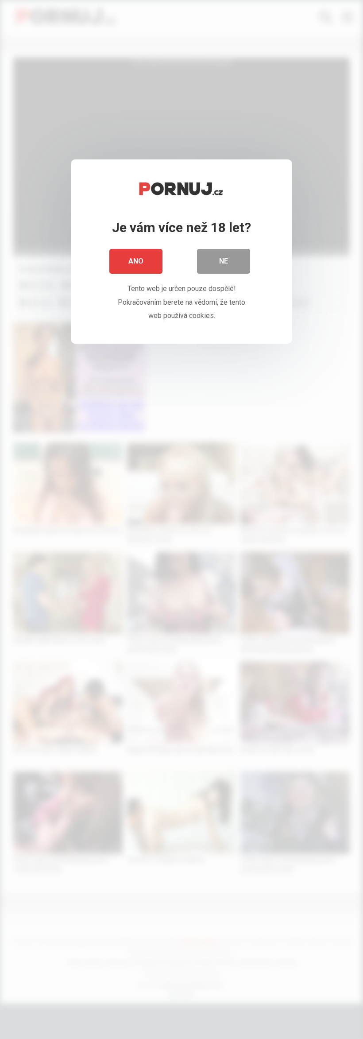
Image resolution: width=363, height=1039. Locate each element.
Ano (135, 261)
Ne (223, 261)
